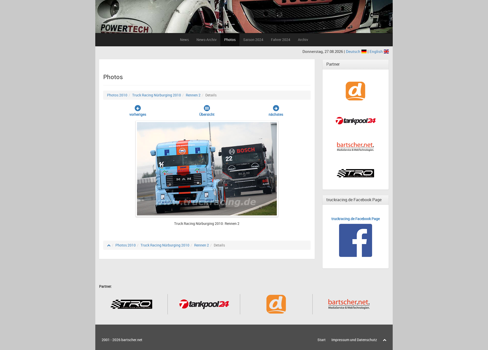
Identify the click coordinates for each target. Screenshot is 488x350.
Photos (230, 39)
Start (321, 339)
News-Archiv (206, 39)
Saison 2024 (253, 39)
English (377, 51)
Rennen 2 (193, 95)
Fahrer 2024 (280, 39)
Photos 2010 (117, 95)
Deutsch (353, 51)
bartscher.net (131, 339)
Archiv (303, 39)
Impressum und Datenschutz (354, 339)
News (184, 39)
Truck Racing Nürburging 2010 (156, 95)
